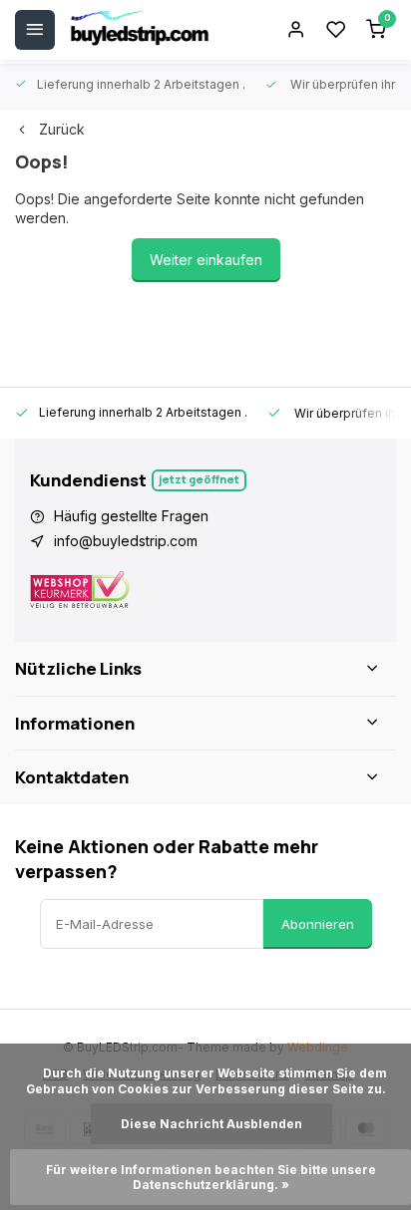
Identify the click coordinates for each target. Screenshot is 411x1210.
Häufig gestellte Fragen (131, 515)
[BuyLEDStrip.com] (139, 30)
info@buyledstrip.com (126, 540)
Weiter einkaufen (206, 259)
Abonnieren (317, 924)
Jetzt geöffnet (199, 478)
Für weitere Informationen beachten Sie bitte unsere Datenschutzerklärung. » (212, 1177)
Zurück (62, 129)
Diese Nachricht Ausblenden (211, 1123)
